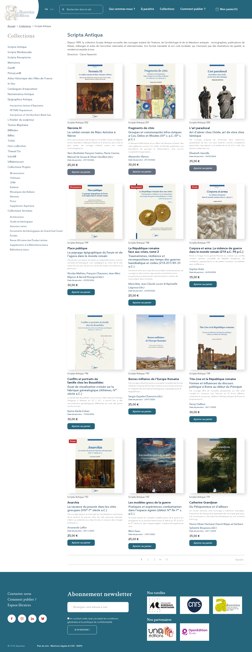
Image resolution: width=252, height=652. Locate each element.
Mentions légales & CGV (63, 646)
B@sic (11, 135)
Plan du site (43, 646)
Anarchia (73, 502)
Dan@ (11, 68)
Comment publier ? (192, 9)
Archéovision (17, 217)
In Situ (11, 84)
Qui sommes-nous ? (122, 9)
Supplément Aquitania (22, 206)
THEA (11, 141)
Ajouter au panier (81, 292)
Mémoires (14, 63)
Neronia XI (74, 128)
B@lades (13, 130)
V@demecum (16, 162)
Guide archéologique (21, 222)
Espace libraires (19, 605)
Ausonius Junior (18, 226)
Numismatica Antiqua (21, 94)
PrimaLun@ (14, 73)
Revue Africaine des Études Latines (28, 240)
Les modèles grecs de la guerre (149, 502)
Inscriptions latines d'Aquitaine (26, 106)
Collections (167, 9)
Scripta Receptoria (19, 57)
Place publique (77, 248)
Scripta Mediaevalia (20, 52)
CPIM (12, 183)
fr (46, 9)
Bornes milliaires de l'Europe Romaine (153, 379)
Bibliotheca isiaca (19, 250)
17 (166, 560)
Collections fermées (20, 211)
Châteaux (15, 178)
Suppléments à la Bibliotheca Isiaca (29, 245)
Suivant (239, 560)
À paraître (147, 9)
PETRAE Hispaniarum (21, 110)
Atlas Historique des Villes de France (30, 78)
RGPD (79, 646)
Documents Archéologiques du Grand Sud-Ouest (36, 231)
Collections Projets (19, 167)
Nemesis (14, 197)
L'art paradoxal (199, 128)
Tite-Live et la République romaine (212, 379)
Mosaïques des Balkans (22, 192)
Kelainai (14, 187)
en (52, 9)
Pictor (13, 201)
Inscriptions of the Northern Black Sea (30, 115)
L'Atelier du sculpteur (21, 120)
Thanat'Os (14, 151)
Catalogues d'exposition (22, 89)
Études (13, 236)
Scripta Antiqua (17, 47)
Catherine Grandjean (203, 502)
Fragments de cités (141, 128)
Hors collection (17, 146)
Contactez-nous (19, 593)
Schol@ (12, 156)
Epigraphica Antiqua (20, 99)
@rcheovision (17, 173)
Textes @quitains (18, 125)
